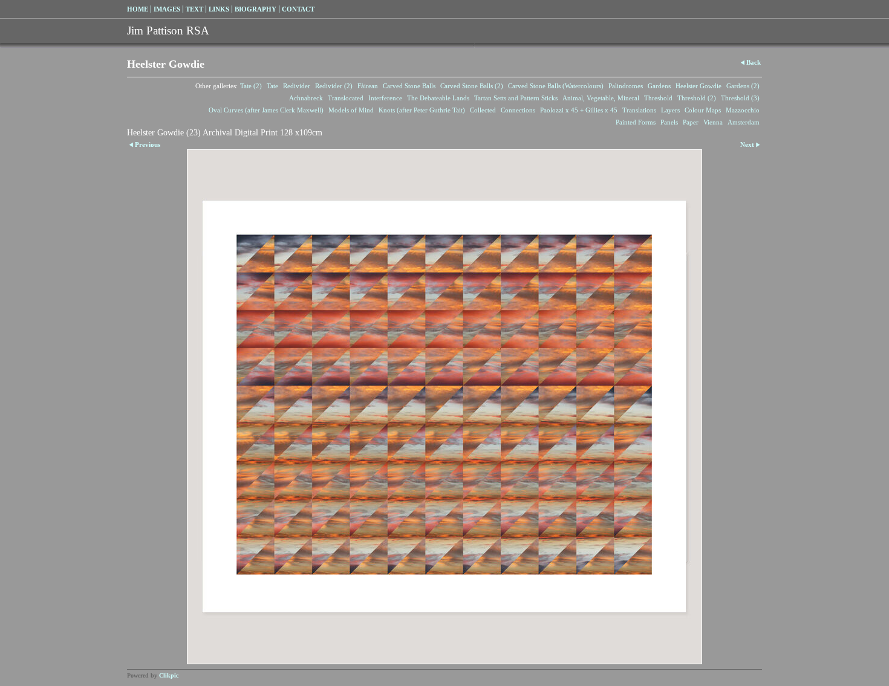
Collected (483, 110)
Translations (639, 110)
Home (137, 9)
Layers (670, 110)
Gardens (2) (743, 85)
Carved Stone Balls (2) (471, 85)
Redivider (296, 85)
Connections (518, 110)
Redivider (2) (334, 85)
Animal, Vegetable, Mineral (600, 98)
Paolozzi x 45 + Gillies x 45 (578, 110)
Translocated (345, 98)
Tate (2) (251, 85)
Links (219, 9)
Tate (272, 85)
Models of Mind (351, 110)
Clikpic (168, 675)
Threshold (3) (740, 98)
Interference (385, 98)
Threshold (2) (696, 98)
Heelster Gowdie (698, 85)
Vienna (713, 122)
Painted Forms (636, 122)
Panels (669, 122)
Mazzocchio (743, 110)
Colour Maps (703, 110)
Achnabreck (306, 98)
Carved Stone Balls (409, 85)
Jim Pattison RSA (168, 30)
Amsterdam (744, 122)
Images (167, 9)
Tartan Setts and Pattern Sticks (516, 98)
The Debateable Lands (438, 98)
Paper (690, 122)
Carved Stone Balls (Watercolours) (556, 85)
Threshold (658, 98)
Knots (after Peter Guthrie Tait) (422, 110)
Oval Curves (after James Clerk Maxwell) (266, 110)
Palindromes (625, 85)
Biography (255, 9)
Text (194, 9)
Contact (298, 9)
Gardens (659, 85)
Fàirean (367, 85)
